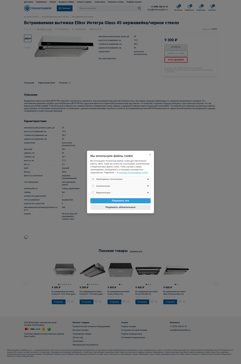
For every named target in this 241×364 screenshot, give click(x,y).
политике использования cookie (133, 172)
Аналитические (103, 186)
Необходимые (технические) (109, 179)
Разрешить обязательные (120, 207)
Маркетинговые (103, 192)
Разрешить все (120, 200)
